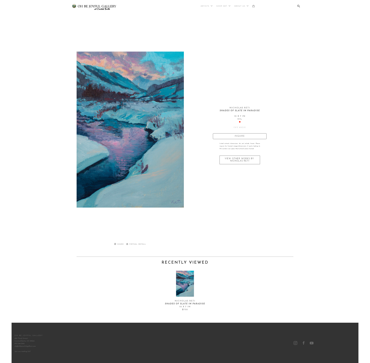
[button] (207, 6)
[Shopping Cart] (253, 6)
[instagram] (295, 343)
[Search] (298, 6)
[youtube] (311, 343)
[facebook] (303, 343)
